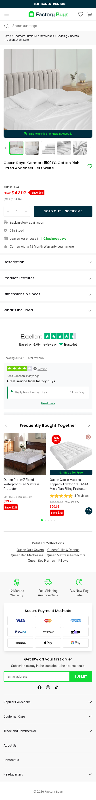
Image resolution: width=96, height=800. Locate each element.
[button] (6, 14)
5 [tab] (54, 520)
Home (7, 36)
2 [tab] (45, 520)
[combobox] (48, 25)
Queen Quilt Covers (30, 550)
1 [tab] (42, 520)
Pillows (63, 560)
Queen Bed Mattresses (27, 555)
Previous (7, 148)
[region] (48, 4)
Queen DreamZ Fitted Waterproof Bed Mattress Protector (22, 484)
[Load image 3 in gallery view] (48, 148)
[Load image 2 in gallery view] (32, 148)
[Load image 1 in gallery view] (16, 148)
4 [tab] (51, 520)
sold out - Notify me (63, 211)
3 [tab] (48, 520)
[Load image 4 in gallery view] (64, 148)
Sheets (74, 36)
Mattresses (47, 36)
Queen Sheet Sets (17, 39)
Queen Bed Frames (41, 560)
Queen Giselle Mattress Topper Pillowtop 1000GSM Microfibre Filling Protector (69, 484)
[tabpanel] (25, 472)
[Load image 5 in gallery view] (80, 148)
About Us (10, 745)
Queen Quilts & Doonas (63, 550)
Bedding (62, 36)
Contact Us (11, 760)
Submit (80, 676)
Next (88, 148)
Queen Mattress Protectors (66, 555)
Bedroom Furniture (25, 36)
